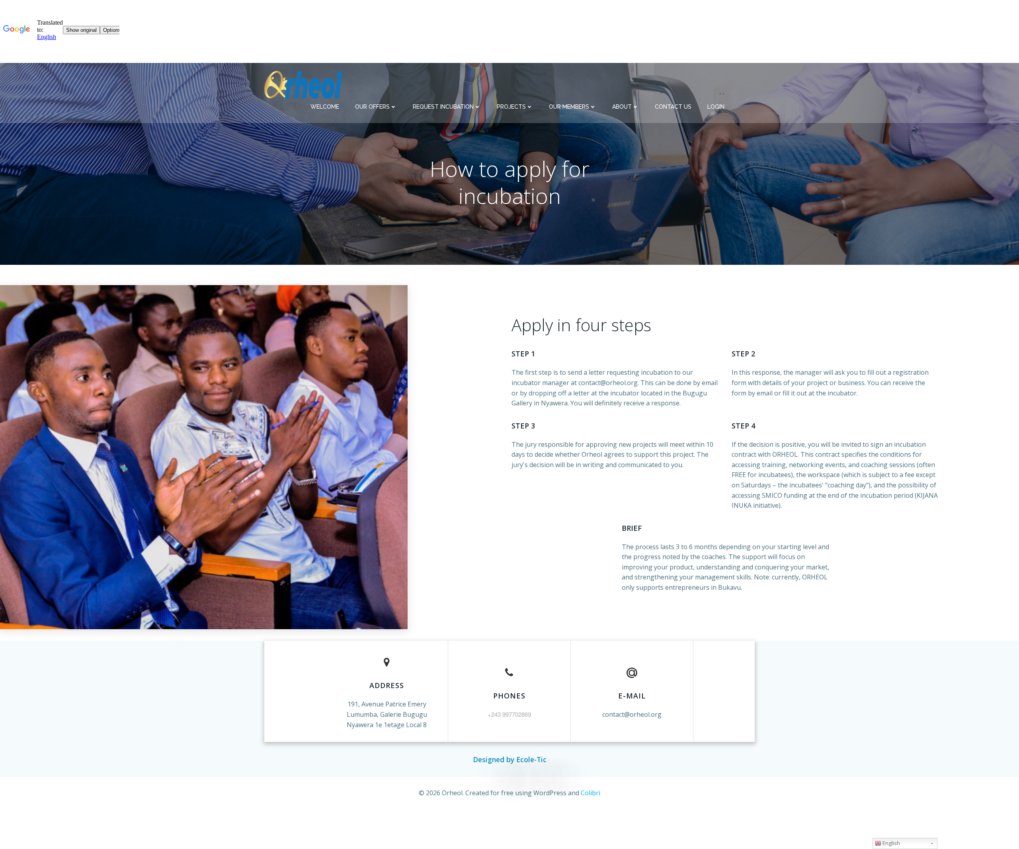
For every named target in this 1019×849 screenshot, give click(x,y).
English (890, 843)
